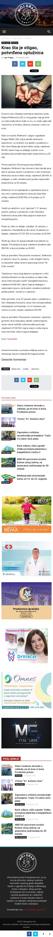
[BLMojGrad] (26, 13)
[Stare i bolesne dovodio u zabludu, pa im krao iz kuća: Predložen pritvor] (8, 409)
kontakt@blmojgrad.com (35, 909)
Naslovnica (5, 38)
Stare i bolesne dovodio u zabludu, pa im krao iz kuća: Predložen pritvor (31, 408)
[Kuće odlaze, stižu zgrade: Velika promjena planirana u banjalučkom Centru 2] (8, 449)
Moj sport (5, 482)
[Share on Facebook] (29, 934)
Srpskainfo (12, 339)
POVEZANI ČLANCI (8, 398)
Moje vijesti (17, 38)
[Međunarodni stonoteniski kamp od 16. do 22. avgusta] (8, 479)
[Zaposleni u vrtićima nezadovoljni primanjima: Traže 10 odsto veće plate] (8, 435)
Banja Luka (16, 369)
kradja (25, 369)
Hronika (27, 38)
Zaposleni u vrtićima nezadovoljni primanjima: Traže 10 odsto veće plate (34, 435)
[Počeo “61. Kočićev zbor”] (8, 422)
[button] (49, 31)
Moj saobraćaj (7, 466)
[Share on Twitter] (35, 934)
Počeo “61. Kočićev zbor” (31, 419)
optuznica (35, 369)
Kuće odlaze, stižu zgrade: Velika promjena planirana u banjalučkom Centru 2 (32, 449)
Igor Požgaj (8, 57)
